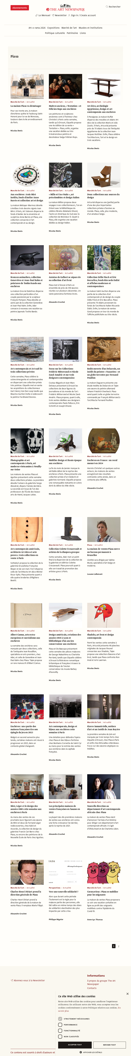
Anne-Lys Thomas (95, 919)
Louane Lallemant (94, 574)
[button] (92, 1052)
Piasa (89, 545)
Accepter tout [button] (75, 1045)
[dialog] (93, 1023)
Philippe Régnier (56, 919)
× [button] (127, 994)
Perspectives (54, 888)
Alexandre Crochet (57, 302)
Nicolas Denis (17, 130)
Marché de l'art (17, 102)
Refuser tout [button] (109, 1045)
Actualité (31, 102)
